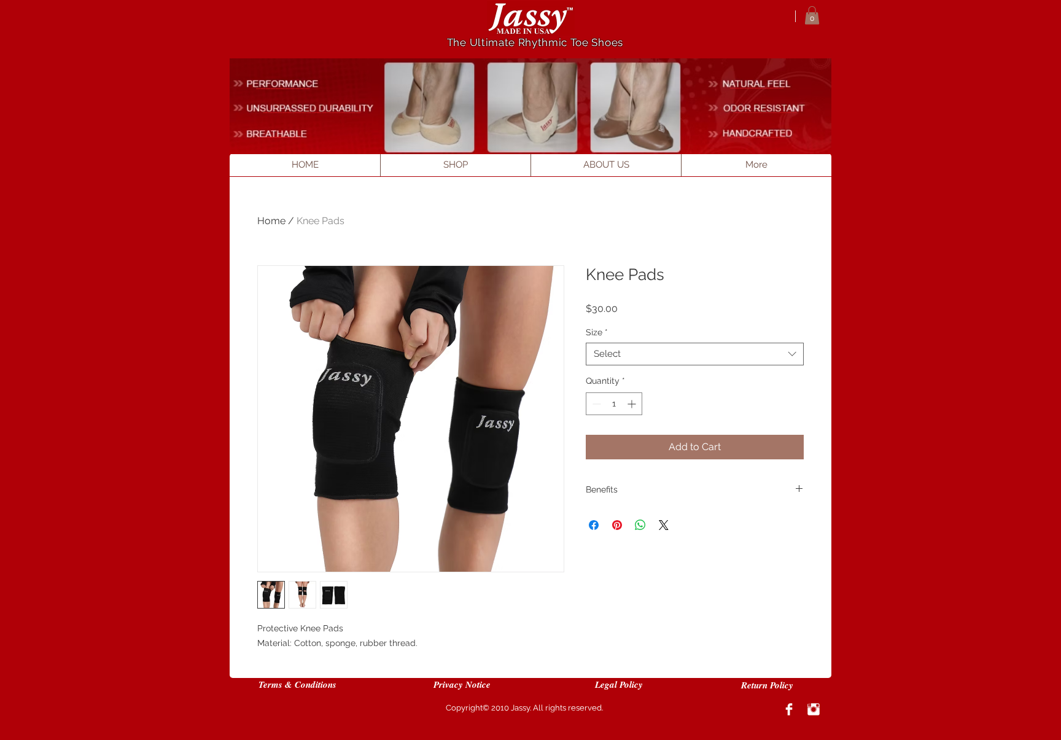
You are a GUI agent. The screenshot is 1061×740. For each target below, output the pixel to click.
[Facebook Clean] (789, 709)
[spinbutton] (614, 404)
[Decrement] (595, 404)
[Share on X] (663, 525)
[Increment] (632, 404)
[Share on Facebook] (593, 525)
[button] (812, 15)
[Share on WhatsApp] (640, 525)
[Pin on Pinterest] (617, 525)
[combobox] (695, 354)
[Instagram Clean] (813, 709)
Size (597, 332)
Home (271, 221)
